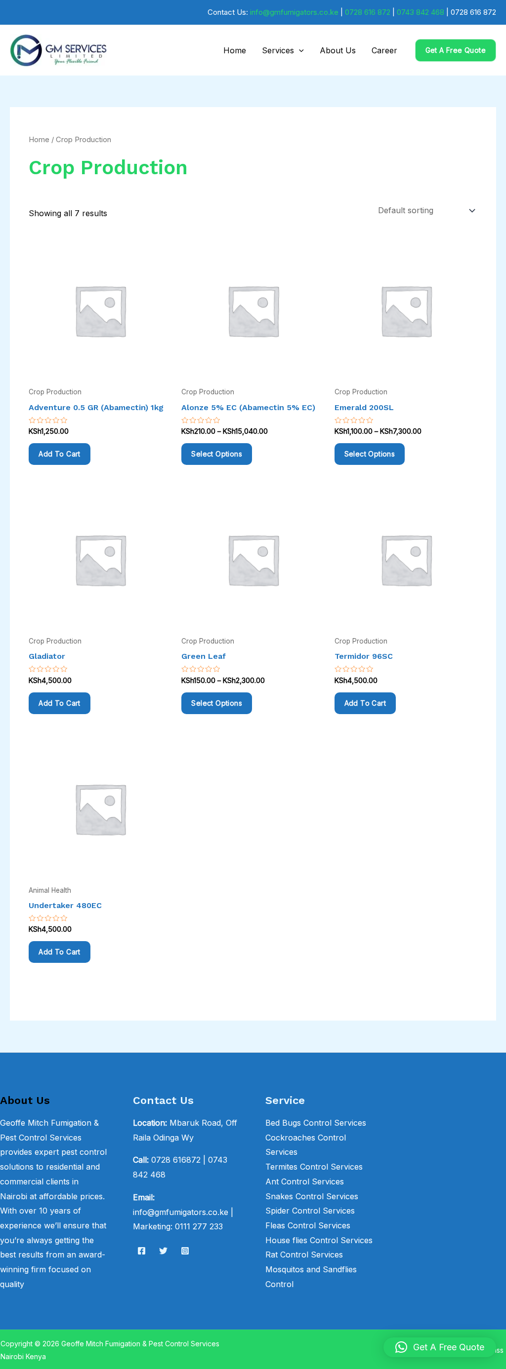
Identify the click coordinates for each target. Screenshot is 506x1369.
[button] (455, 50)
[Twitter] (163, 1250)
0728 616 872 (367, 12)
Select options (216, 454)
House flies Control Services (319, 1240)
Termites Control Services (314, 1167)
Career (384, 50)
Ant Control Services (304, 1181)
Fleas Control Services (307, 1225)
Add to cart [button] (59, 454)
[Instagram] (185, 1250)
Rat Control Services (304, 1254)
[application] (299, 50)
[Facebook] (141, 1250)
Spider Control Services (310, 1211)
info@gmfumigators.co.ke (294, 12)
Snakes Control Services (311, 1196)
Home (234, 50)
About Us (338, 50)
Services (278, 50)
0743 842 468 (420, 12)
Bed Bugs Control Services (315, 1123)
